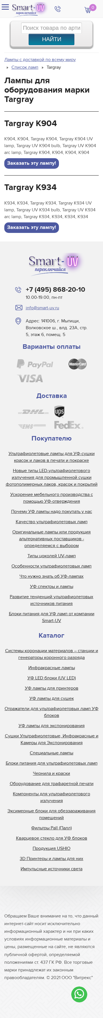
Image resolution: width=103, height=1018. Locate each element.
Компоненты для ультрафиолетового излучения (51, 797)
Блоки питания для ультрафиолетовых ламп (52, 763)
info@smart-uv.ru (42, 308)
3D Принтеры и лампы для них (51, 858)
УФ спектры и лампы (51, 586)
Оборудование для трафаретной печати (52, 784)
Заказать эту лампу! (31, 163)
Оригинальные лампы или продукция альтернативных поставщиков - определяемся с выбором (51, 538)
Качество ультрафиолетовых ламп (52, 522)
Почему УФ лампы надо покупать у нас (51, 511)
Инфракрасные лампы (51, 668)
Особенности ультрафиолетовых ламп (51, 566)
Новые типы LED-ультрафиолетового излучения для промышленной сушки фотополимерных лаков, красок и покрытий (52, 477)
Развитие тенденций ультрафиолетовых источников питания (51, 600)
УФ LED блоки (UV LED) (51, 678)
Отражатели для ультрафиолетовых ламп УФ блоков (51, 712)
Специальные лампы (51, 753)
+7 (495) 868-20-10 (55, 289)
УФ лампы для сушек (51, 698)
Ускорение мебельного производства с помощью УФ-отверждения (51, 498)
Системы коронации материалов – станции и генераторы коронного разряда (51, 654)
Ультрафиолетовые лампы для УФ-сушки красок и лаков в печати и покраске (52, 457)
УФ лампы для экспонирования (52, 726)
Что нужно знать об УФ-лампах (51, 576)
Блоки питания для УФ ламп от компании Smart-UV (51, 617)
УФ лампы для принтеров (51, 688)
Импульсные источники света (51, 869)
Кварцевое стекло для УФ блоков (51, 838)
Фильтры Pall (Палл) (51, 828)
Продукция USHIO (51, 848)
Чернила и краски (51, 773)
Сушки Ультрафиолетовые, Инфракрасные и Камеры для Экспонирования (51, 739)
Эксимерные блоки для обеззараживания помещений (51, 814)
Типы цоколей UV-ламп (51, 556)
